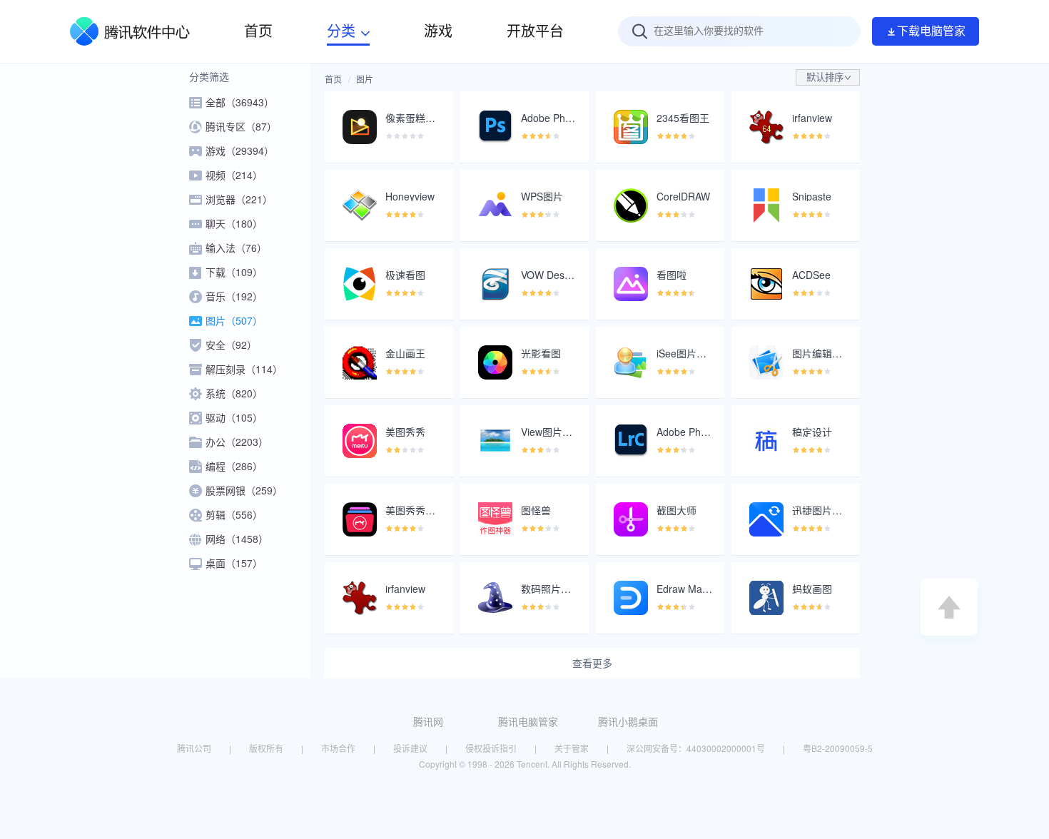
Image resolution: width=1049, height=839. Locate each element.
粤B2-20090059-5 (838, 748)
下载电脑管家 (931, 31)
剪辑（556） (234, 514)
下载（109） (234, 272)
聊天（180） (234, 223)
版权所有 (266, 748)
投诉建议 (410, 748)
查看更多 (592, 663)
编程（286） (234, 466)
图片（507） (234, 320)
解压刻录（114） (244, 369)
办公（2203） (237, 441)
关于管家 (571, 748)
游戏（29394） (240, 150)
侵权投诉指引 (491, 748)
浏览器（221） (239, 199)
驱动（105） (234, 417)
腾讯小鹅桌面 (628, 721)
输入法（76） (236, 247)
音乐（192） (234, 296)
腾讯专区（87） (241, 126)
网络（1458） (237, 539)
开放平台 (535, 31)
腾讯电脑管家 (528, 721)
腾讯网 (428, 721)
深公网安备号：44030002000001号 (696, 748)
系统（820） (234, 393)
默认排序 (824, 77)
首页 (333, 79)
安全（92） (231, 344)
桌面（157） (234, 563)
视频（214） (234, 175)
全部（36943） (240, 102)
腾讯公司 (194, 748)
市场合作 (338, 748)
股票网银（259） (244, 490)
